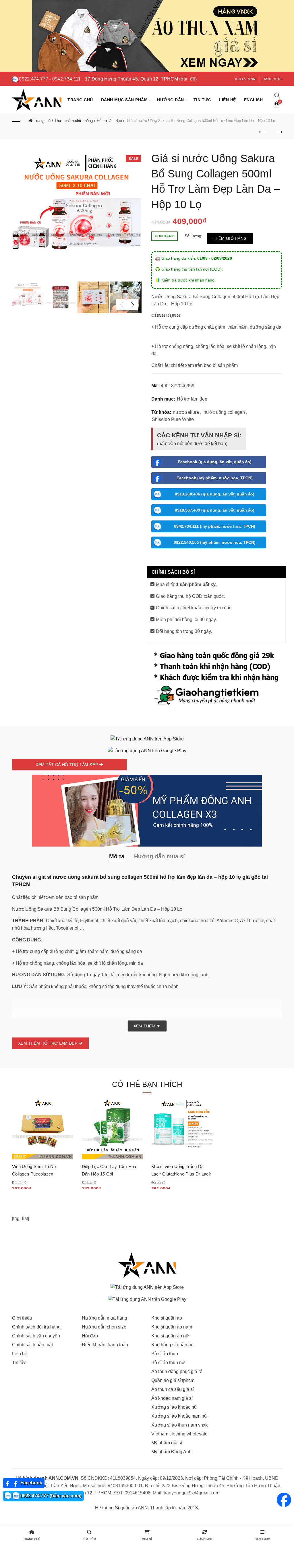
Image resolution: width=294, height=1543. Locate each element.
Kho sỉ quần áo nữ (170, 1335)
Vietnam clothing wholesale (179, 1433)
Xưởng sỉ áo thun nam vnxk (179, 1425)
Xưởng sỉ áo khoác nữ (174, 1407)
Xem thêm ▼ (147, 1026)
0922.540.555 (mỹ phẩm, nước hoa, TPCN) (215, 542)
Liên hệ (227, 99)
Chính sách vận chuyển (36, 1335)
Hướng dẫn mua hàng (104, 1318)
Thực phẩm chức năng (74, 120)
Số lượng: (193, 235)
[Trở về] (16, 121)
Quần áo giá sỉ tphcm (172, 1380)
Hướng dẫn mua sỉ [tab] (159, 856)
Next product (277, 132)
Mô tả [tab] (116, 856)
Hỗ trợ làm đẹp (109, 120)
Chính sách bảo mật (32, 1344)
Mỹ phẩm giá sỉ (166, 1442)
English (253, 99)
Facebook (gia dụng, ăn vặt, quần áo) (215, 462)
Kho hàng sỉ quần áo (172, 1344)
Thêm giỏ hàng (230, 238)
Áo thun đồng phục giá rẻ (176, 1371)
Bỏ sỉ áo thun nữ (168, 1362)
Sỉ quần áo (126, 1507)
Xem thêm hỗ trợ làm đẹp (48, 1043)
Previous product (263, 132)
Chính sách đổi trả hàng (36, 1326)
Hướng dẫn (170, 99)
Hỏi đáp (90, 1335)
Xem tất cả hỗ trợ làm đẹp (67, 764)
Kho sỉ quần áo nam (171, 1326)
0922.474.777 (33, 78)
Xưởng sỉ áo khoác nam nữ (179, 1416)
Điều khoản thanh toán (105, 1344)
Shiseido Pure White (173, 419)
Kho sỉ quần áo (166, 1318)
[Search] (277, 95)
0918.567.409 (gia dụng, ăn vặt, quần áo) (214, 510)
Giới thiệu (22, 1318)
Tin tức (202, 99)
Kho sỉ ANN (245, 79)
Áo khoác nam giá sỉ (172, 1398)
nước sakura (186, 412)
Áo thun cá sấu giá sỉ (172, 1389)
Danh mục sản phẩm (124, 99)
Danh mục (272, 79)
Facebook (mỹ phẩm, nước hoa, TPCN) (215, 478)
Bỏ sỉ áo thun (164, 1353)
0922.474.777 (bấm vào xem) (50, 1495)
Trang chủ (80, 99)
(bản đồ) (188, 78)
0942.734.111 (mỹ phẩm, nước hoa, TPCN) (214, 526)
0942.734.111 (66, 78)
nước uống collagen (224, 412)
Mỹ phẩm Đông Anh (171, 1451)
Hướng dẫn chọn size (104, 1326)
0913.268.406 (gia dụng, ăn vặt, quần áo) (214, 494)
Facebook (30, 1482)
